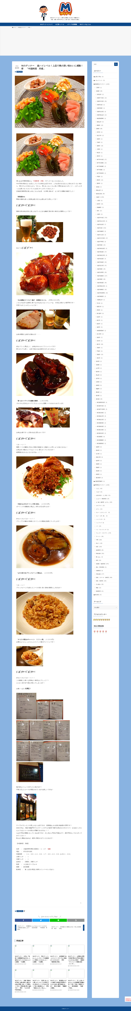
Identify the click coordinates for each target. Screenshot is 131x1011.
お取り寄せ (99, 76)
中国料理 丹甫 (38, 181)
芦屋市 (99, 176)
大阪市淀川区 (101, 265)
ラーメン (99, 536)
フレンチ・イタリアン (103, 533)
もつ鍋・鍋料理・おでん (104, 502)
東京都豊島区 (101, 443)
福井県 (99, 460)
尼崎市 (100, 145)
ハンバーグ (100, 522)
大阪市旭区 (101, 245)
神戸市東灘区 (101, 166)
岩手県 (99, 378)
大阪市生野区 (101, 272)
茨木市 (99, 340)
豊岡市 (99, 183)
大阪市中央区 (102, 217)
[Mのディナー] (65, 8)
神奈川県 (99, 457)
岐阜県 (99, 371)
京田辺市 (100, 94)
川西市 (99, 149)
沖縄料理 (99, 570)
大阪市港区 (101, 269)
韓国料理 (99, 591)
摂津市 (99, 310)
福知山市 (100, 121)
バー (98, 526)
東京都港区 (101, 436)
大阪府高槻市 (100, 481)
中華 (18, 71)
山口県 (99, 368)
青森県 (99, 467)
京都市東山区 (101, 115)
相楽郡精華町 (101, 118)
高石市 (99, 358)
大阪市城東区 (101, 231)
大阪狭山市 (101, 299)
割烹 (99, 546)
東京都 (99, 399)
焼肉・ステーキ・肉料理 (104, 577)
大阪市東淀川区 (102, 255)
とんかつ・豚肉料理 (102, 498)
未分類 (98, 594)
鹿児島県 (99, 477)
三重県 (99, 87)
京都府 (99, 91)
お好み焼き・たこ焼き (103, 495)
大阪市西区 (101, 279)
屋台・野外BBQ (101, 567)
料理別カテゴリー (102, 485)
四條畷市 (100, 207)
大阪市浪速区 (101, 262)
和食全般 (100, 553)
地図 (49, 849)
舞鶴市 (100, 125)
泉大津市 (100, 334)
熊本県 (99, 450)
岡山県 (99, 375)
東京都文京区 (101, 419)
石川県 (99, 453)
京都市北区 (101, 104)
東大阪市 (100, 313)
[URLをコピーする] (75, 920)
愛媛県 (99, 388)
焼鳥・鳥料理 (101, 581)
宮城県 (99, 364)
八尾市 (99, 200)
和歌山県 (99, 190)
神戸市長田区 (101, 173)
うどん (99, 488)
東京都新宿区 (101, 423)
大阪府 (100, 197)
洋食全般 (100, 574)
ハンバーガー (100, 519)
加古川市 (100, 135)
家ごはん (99, 557)
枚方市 (99, 320)
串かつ (99, 543)
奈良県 (99, 361)
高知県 (99, 471)
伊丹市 (99, 132)
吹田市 (100, 204)
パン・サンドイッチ (102, 529)
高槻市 (100, 354)
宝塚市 (99, 142)
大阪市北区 (101, 228)
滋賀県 (99, 447)
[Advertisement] (65, 41)
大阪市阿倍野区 (102, 293)
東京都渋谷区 (101, 433)
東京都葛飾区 (101, 440)
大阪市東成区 (101, 252)
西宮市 (100, 180)
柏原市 (99, 323)
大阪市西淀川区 (102, 286)
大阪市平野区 (101, 241)
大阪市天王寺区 (102, 238)
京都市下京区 (101, 98)
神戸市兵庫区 (101, 163)
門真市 (99, 351)
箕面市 (99, 337)
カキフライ (100, 505)
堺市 (21, 71)
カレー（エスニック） (103, 512)
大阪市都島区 (101, 289)
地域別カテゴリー (102, 84)
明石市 (99, 152)
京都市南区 (101, 108)
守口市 (99, 303)
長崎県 (99, 464)
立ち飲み (99, 584)
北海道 (99, 187)
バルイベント (100, 80)
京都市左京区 (101, 111)
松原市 (99, 317)
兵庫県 (99, 128)
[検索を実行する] (116, 64)
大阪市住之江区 (102, 221)
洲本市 (99, 156)
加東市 (99, 139)
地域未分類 (100, 193)
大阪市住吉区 (101, 224)
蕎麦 (98, 587)
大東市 (99, 214)
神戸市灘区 (101, 169)
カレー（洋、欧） (101, 516)
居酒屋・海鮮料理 (102, 563)
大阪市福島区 (102, 276)
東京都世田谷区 (102, 402)
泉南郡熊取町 (101, 330)
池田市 (99, 327)
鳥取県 (99, 474)
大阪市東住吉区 (102, 248)
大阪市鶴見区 (101, 296)
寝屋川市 (100, 306)
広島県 (99, 382)
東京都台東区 (101, 412)
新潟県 (99, 395)
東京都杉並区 (101, 426)
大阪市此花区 (101, 258)
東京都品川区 (101, 416)
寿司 (98, 560)
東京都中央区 (101, 406)
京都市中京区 (101, 101)
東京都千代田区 (102, 409)
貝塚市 (99, 347)
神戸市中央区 (101, 159)
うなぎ (99, 492)
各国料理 (99, 550)
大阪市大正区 (101, 234)
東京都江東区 (101, 429)
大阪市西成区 (101, 282)
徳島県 (99, 385)
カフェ (99, 509)
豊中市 (100, 344)
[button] (23, 920)
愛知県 (99, 392)
